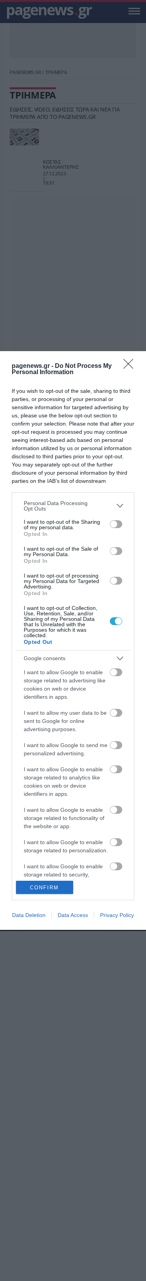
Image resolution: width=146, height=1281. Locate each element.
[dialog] (73, 640)
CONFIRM (44, 888)
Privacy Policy (117, 915)
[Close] (130, 366)
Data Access (73, 915)
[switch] (116, 524)
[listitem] (73, 505)
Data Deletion (29, 915)
